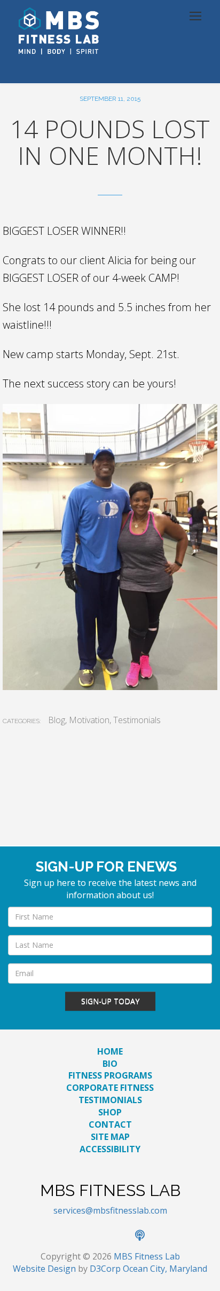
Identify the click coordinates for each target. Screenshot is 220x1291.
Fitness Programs (110, 1075)
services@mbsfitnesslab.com (110, 1210)
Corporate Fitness (110, 1088)
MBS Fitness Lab (147, 1256)
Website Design (44, 1268)
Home (110, 1051)
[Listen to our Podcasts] (145, 1236)
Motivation (89, 720)
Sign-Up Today (110, 1001)
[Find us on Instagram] (122, 1236)
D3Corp (105, 1268)
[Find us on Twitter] (98, 1236)
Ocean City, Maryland (165, 1268)
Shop (110, 1112)
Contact (110, 1124)
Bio (110, 1064)
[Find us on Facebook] (75, 1236)
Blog (56, 720)
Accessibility (110, 1149)
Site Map (110, 1137)
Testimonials (137, 720)
